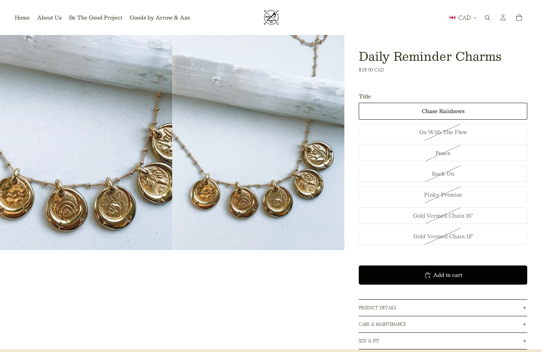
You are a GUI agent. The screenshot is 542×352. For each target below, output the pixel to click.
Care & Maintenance (382, 324)
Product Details (377, 308)
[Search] (487, 18)
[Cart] (519, 18)
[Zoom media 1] (86, 142)
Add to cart (447, 274)
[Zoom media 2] (258, 142)
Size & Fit (369, 341)
